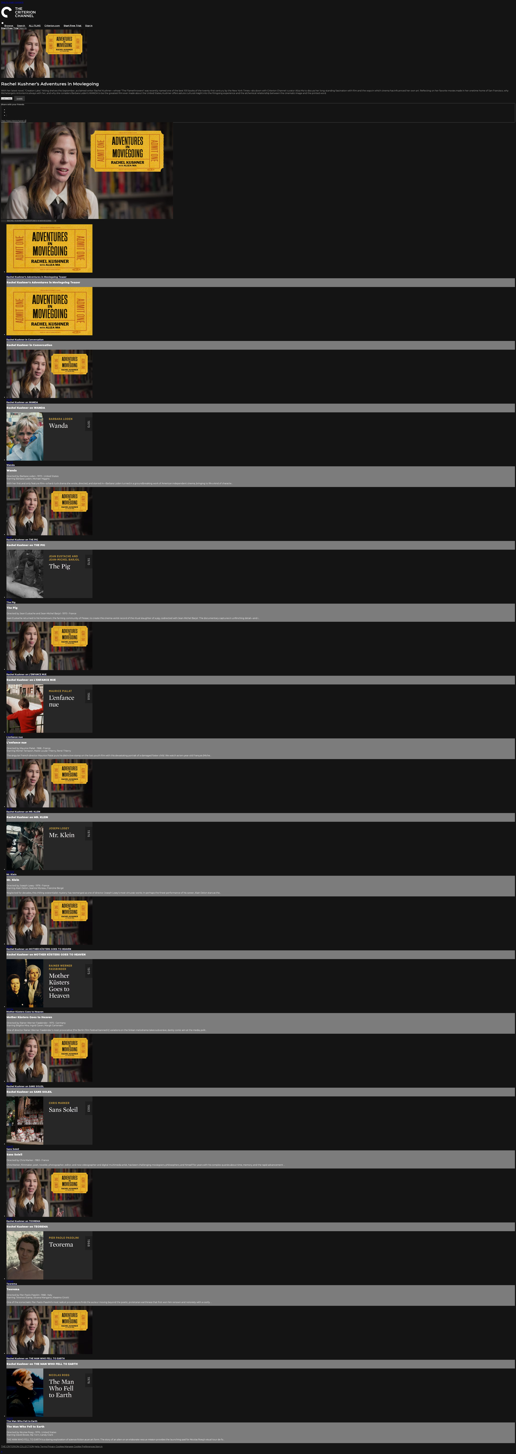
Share (20, 98)
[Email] (6, 115)
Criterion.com (52, 25)
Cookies (60, 1446)
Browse (9, 25)
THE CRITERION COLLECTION (17, 1446)
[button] (2, 23)
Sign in (88, 25)
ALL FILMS (35, 25)
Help (37, 1446)
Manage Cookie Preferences (79, 1446)
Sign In (23, 28)
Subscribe (6, 98)
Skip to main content (12, 2)
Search (21, 25)
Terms (43, 1446)
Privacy (51, 1446)
